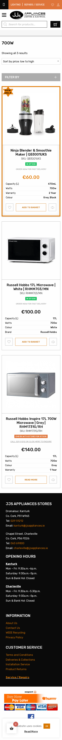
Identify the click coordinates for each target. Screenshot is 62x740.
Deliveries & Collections (20, 659)
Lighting (16, 4)
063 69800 (17, 543)
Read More (31, 731)
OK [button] (46, 726)
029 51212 (17, 520)
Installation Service (18, 664)
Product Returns (16, 669)
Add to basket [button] (31, 207)
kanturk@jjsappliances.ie (29, 525)
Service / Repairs (17, 677)
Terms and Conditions (19, 654)
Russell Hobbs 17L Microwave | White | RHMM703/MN (31, 287)
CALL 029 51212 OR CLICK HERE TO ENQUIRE (31, 441)
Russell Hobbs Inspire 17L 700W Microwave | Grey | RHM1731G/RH (31, 423)
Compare (52, 207)
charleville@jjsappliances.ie (31, 548)
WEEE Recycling (15, 632)
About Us (11, 623)
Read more (31, 479)
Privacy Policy (14, 637)
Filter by (12, 77)
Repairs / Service (34, 4)
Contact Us (13, 628)
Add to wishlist (9, 207)
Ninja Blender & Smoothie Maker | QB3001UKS (31, 152)
